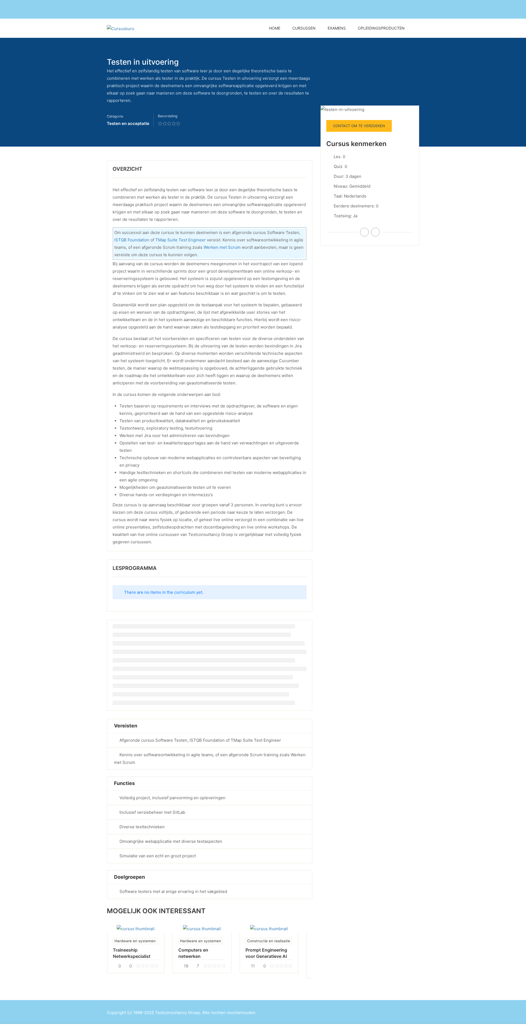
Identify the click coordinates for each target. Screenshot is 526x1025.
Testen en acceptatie (128, 123)
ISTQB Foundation (131, 239)
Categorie (115, 116)
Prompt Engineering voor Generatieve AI (266, 953)
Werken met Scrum (222, 247)
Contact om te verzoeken (359, 126)
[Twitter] (375, 232)
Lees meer (135, 928)
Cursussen (304, 28)
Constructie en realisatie (268, 941)
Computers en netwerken (193, 953)
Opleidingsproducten (381, 28)
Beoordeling (168, 116)
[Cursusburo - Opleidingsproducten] (155, 28)
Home (274, 28)
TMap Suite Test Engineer (180, 239)
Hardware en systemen (135, 941)
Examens (337, 28)
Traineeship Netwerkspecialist (131, 953)
